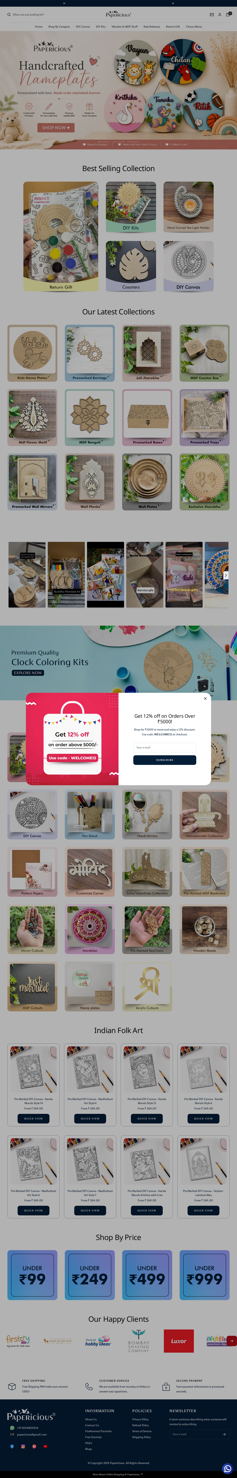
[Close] (205, 698)
